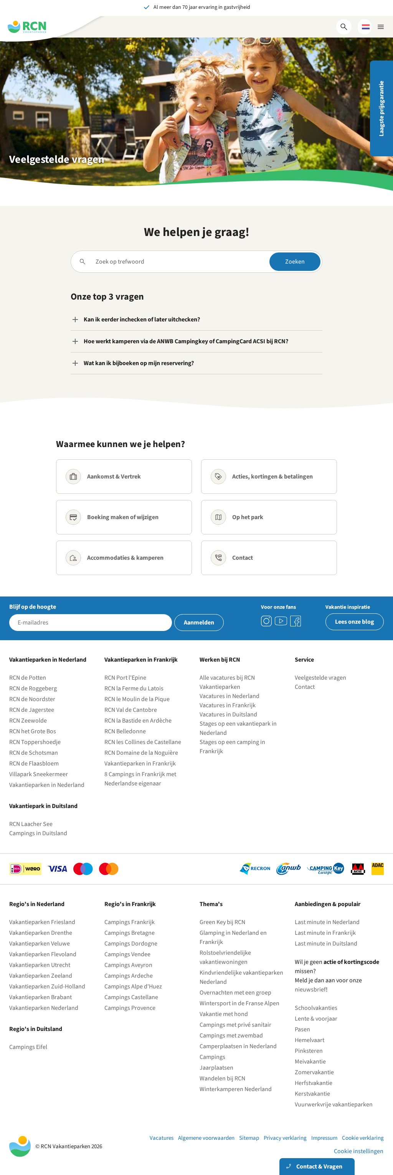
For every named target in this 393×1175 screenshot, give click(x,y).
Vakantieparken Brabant (40, 997)
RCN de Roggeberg (33, 688)
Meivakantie (310, 1061)
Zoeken (295, 261)
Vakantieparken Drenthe (40, 933)
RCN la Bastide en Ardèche (138, 720)
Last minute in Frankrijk (325, 933)
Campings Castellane (131, 997)
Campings (212, 1057)
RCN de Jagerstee (31, 710)
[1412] (281, 621)
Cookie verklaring (363, 1138)
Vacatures (161, 1138)
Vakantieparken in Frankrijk (140, 763)
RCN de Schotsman (33, 753)
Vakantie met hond (224, 1014)
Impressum (324, 1138)
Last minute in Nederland (327, 922)
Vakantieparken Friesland (42, 922)
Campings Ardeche (128, 976)
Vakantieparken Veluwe (39, 943)
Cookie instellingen (358, 1151)
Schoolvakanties (316, 1008)
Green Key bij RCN (222, 922)
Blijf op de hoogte (32, 607)
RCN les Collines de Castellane (142, 742)
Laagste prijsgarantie (381, 108)
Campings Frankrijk (129, 922)
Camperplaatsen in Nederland (238, 1046)
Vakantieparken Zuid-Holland (47, 986)
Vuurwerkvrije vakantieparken (334, 1104)
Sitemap (249, 1138)
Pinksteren (309, 1051)
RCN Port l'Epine (125, 678)
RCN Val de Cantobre (130, 710)
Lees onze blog (354, 622)
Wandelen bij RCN (222, 1078)
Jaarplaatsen (216, 1068)
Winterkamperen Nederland (236, 1089)
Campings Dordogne (130, 943)
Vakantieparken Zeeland (40, 976)
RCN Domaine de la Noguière (141, 753)
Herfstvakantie (313, 1083)
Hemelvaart (309, 1040)
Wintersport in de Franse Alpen (239, 1003)
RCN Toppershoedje (35, 742)
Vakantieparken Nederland (43, 1008)
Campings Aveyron (128, 965)
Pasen (302, 1029)
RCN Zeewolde (28, 720)
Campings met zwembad (231, 1035)
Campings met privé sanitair (235, 1025)
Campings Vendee (127, 954)
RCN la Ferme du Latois (133, 688)
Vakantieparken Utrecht (39, 965)
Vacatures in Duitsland (228, 714)
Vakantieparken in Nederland (46, 785)
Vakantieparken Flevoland (42, 954)
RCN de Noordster (32, 699)
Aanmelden (199, 622)
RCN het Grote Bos (32, 731)
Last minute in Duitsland (326, 943)
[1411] (295, 621)
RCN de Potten (27, 678)
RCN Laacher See (31, 824)
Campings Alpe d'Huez (133, 986)
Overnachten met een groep (235, 992)
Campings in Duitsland (38, 833)
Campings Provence (129, 1008)
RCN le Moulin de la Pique (137, 699)
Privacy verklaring (285, 1138)
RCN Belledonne (125, 731)
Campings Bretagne (129, 933)
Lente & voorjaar (316, 1018)
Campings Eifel (28, 1047)
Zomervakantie (314, 1072)
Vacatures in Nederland (229, 696)
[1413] (266, 621)
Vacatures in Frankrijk (228, 705)
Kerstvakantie (312, 1094)
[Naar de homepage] (27, 27)
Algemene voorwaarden (206, 1138)
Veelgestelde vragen (320, 678)
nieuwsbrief (310, 989)
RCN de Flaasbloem (34, 763)
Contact (305, 687)
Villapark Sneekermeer (38, 774)
